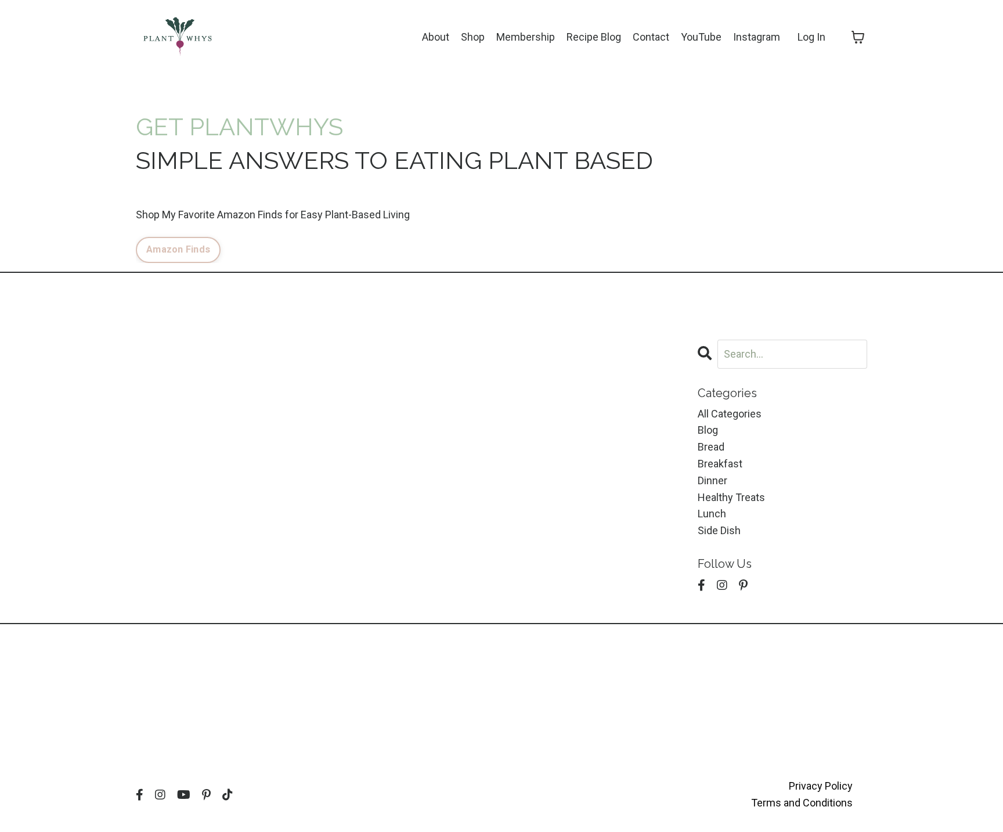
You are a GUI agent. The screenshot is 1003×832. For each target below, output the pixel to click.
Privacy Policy (821, 786)
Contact (651, 37)
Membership (525, 37)
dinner (712, 480)
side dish (719, 530)
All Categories (730, 414)
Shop (473, 37)
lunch (712, 513)
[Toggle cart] (858, 37)
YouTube (701, 37)
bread (711, 447)
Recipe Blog (594, 37)
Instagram (756, 37)
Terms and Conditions (802, 803)
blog (708, 430)
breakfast (720, 464)
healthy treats (731, 497)
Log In (811, 37)
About (435, 37)
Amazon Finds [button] (178, 249)
